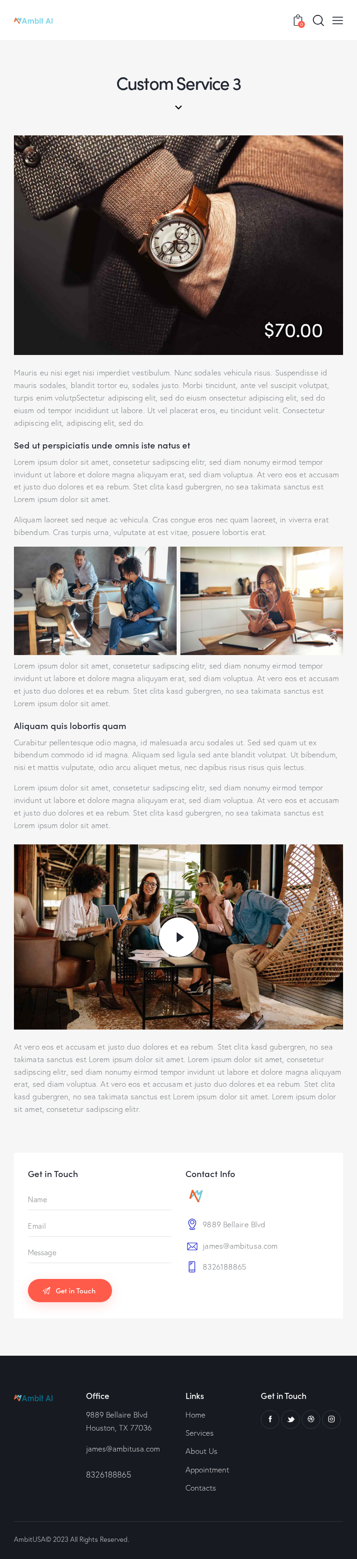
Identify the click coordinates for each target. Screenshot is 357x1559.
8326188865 (224, 1266)
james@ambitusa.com (240, 1246)
